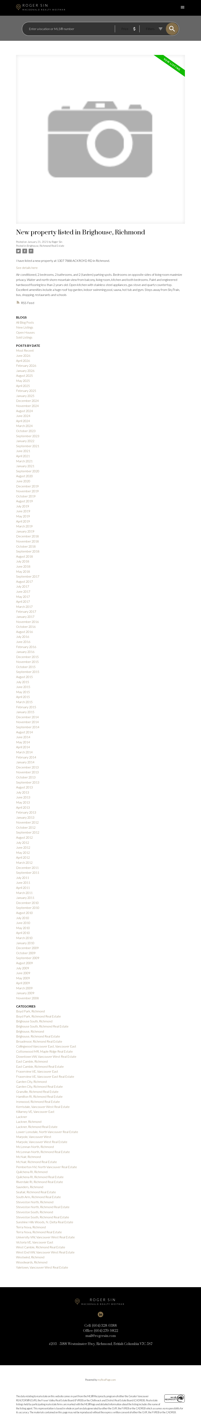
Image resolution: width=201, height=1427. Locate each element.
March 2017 (24, 606)
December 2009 (27, 948)
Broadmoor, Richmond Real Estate (39, 1041)
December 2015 (27, 657)
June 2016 (23, 641)
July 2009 (22, 968)
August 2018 (24, 556)
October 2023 (26, 431)
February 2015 (26, 707)
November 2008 (27, 998)
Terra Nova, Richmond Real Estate (39, 1232)
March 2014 (24, 752)
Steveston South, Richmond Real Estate (42, 1217)
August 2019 (24, 501)
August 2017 (24, 581)
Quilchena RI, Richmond (32, 1172)
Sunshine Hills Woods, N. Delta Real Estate (44, 1222)
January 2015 (25, 712)
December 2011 (27, 867)
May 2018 (23, 571)
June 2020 (23, 481)
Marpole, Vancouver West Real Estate (41, 1142)
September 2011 (27, 872)
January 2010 (25, 943)
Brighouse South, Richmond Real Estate (42, 1026)
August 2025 (24, 375)
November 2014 (27, 722)
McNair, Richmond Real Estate (36, 1162)
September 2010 (27, 907)
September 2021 (27, 446)
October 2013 (26, 777)
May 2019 (23, 516)
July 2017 (22, 586)
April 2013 (23, 807)
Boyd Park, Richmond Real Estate (38, 1016)
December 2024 (27, 400)
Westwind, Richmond (30, 1257)
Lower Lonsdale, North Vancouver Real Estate (47, 1132)
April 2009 (23, 983)
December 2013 (27, 767)
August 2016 (24, 631)
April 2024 (23, 421)
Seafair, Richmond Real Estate (36, 1192)
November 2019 (27, 491)
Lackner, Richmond (28, 1121)
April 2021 (23, 456)
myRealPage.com (107, 1379)
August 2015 (24, 677)
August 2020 (24, 476)
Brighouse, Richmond (30, 1031)
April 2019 (23, 521)
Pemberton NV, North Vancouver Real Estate (46, 1167)
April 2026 (23, 360)
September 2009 (27, 958)
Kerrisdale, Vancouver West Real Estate (43, 1106)
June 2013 (23, 797)
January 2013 (25, 817)
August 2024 (24, 411)
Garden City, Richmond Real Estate (39, 1086)
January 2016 (25, 651)
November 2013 (27, 772)
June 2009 (23, 973)
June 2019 (23, 511)
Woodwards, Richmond (31, 1262)
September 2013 (27, 782)
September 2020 (27, 471)
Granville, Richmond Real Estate (37, 1091)
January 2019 (25, 531)
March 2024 (24, 426)
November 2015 (27, 661)
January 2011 (25, 897)
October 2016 (26, 626)
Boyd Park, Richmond (30, 1011)
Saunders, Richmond (29, 1187)
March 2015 (24, 702)
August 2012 (24, 837)
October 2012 (26, 827)
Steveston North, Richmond (34, 1202)
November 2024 (27, 406)
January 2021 (25, 466)
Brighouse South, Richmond (34, 1021)
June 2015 (23, 687)
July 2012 (22, 842)
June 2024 (23, 416)
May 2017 (23, 596)
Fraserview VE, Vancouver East (37, 1071)
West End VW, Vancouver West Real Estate (45, 1252)
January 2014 (25, 762)
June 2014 (23, 737)
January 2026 (25, 370)
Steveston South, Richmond (34, 1212)
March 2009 (24, 988)
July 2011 (22, 877)
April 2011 (23, 887)
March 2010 (24, 938)
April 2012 (23, 857)
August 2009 (24, 963)
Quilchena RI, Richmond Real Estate (40, 1177)
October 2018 (26, 546)
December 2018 (27, 536)
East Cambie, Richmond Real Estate (40, 1066)
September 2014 (27, 727)
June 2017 (23, 591)
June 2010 (23, 923)
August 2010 (24, 913)
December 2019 (27, 486)
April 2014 (23, 747)
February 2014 (26, 757)
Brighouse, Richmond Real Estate (45, 245)
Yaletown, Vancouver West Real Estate (42, 1267)
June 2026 (23, 355)
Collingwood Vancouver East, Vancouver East (46, 1046)
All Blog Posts (25, 322)
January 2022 (25, 441)
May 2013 (23, 802)
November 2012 (27, 822)
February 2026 (26, 365)
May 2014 (23, 742)
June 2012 (23, 847)
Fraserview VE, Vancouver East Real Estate (45, 1076)
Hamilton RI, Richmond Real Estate (39, 1096)
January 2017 (25, 616)
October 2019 (26, 496)
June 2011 (23, 882)
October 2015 (26, 667)
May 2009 (23, 978)
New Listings (24, 327)
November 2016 (27, 621)
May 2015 (23, 692)
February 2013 (26, 812)
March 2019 (24, 526)
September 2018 (27, 551)
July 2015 (22, 682)
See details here (27, 267)
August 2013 (24, 787)
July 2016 (22, 636)
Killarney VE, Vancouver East (35, 1111)
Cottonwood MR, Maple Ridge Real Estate (44, 1051)
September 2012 (27, 832)
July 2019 (22, 506)
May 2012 (23, 852)
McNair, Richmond (28, 1157)
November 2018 (27, 541)
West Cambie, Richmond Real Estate (40, 1247)
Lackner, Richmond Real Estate (37, 1126)
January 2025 (25, 396)
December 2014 (27, 717)
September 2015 (27, 671)
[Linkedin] (100, 1314)
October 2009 (26, 953)
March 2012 (24, 862)
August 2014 (24, 732)
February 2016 (26, 647)
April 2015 (23, 697)
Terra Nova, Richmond (31, 1227)
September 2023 (27, 436)
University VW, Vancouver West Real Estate (45, 1237)
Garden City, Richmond (31, 1081)
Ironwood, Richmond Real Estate (38, 1101)
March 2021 (24, 461)
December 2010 (27, 903)
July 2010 (22, 918)
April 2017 (23, 601)
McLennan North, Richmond (35, 1147)
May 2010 (23, 928)
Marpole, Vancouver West (33, 1137)
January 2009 (25, 993)
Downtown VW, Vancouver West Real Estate (46, 1056)
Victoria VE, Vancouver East (34, 1242)
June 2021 (23, 451)
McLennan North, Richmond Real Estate (43, 1152)
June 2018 (23, 566)
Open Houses (25, 332)
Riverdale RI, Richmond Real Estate (39, 1182)
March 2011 (24, 893)
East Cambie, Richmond (32, 1061)
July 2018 (22, 561)
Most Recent (25, 350)
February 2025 (26, 390)
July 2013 (22, 792)
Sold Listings (24, 337)
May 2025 (23, 380)
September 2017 (27, 576)
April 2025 (23, 386)
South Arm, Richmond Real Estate (38, 1197)
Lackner (21, 1116)
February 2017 (26, 611)
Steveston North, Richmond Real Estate (42, 1207)
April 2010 (23, 933)
